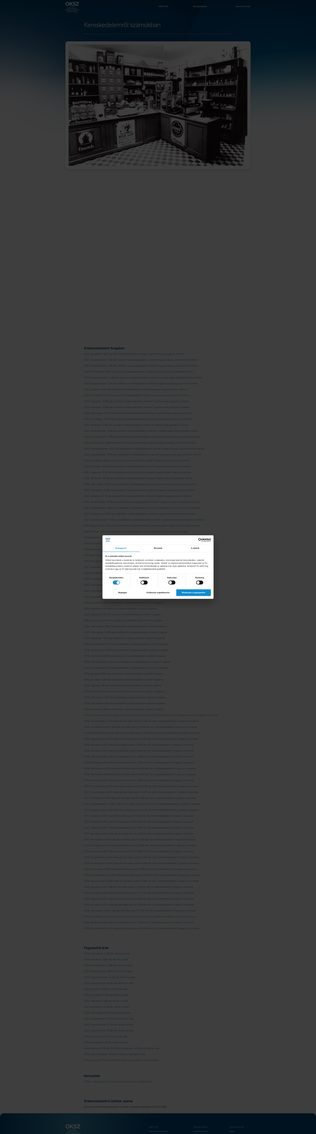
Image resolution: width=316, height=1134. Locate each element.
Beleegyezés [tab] (120, 548)
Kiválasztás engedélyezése (158, 592)
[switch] (144, 582)
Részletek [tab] (158, 548)
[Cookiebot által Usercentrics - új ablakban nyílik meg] (200, 540)
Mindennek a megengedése (193, 592)
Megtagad (122, 592)
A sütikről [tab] (195, 548)
